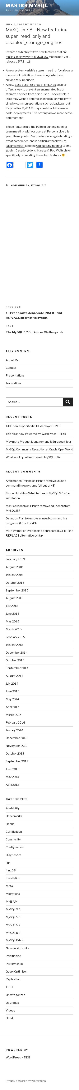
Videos (10, 1010)
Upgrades (12, 1002)
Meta (9, 886)
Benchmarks (14, 816)
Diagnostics (13, 855)
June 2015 (12, 613)
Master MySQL (27, 5)
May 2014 (12, 699)
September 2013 (17, 761)
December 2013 (16, 738)
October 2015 (15, 582)
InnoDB (11, 870)
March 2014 (14, 715)
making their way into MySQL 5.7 (27, 57)
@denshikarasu (37, 150)
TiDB (27, 1057)
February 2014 (15, 722)
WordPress (13, 1057)
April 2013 (12, 784)
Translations (13, 383)
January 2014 (14, 730)
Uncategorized (15, 995)
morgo (35, 24)
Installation (13, 878)
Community (20, 185)
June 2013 (12, 769)
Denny (10, 518)
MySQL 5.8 (13, 933)
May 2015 (12, 621)
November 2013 (16, 746)
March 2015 (14, 629)
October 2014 (15, 660)
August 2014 (14, 676)
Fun (8, 863)
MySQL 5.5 (13, 909)
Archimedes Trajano (19, 481)
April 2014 (12, 707)
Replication (13, 979)
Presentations (15, 375)
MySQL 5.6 (13, 917)
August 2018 (14, 567)
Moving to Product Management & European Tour (38, 441)
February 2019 (15, 559)
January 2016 (14, 575)
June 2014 (12, 691)
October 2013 (15, 753)
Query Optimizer (16, 971)
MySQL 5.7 (38, 185)
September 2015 (17, 590)
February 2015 (15, 637)
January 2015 (14, 645)
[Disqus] (39, 240)
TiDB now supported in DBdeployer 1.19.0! (33, 426)
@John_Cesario (16, 150)
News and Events (17, 948)
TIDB (9, 987)
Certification (14, 831)
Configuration (15, 847)
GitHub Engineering (49, 145)
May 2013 (12, 777)
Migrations (13, 894)
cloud (9, 1018)
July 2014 (12, 683)
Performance (14, 964)
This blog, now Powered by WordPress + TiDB (36, 434)
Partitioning (13, 956)
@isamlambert (15, 145)
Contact (11, 367)
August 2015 (14, 598)
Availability (13, 808)
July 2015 (12, 606)
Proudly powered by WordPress (26, 1080)
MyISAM (11, 901)
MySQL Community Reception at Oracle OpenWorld (39, 449)
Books (10, 824)
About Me (12, 360)
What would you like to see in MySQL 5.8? (33, 457)
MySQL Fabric (15, 940)
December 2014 (16, 652)
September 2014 (17, 668)
